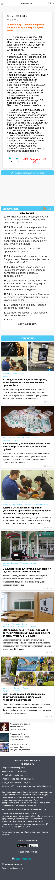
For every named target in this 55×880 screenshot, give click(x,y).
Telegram (35, 159)
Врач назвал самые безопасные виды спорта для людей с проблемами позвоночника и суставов (24, 697)
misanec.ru (47, 786)
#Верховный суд (9, 627)
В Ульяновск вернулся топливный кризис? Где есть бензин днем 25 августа (27, 570)
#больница (7, 440)
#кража (16, 440)
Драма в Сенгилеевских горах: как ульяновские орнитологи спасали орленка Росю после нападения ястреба (27, 510)
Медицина (7, 688)
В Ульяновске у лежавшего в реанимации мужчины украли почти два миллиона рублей (26, 446)
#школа (33, 627)
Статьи (21, 374)
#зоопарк (6, 505)
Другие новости (27, 323)
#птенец (28, 505)
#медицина (17, 691)
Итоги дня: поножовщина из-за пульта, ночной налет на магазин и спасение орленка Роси (25, 382)
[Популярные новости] (49, 208)
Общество (26, 438)
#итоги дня (7, 376)
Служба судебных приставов (14, 868)
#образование (23, 627)
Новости (6, 374)
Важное (6, 563)
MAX (25, 159)
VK (44, 159)
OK (35, 162)
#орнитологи (17, 505)
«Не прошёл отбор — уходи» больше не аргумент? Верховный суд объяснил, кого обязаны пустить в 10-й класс (26, 633)
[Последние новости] (44, 208)
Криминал (7, 438)
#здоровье (6, 691)
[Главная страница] (26, 3)
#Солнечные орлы (41, 505)
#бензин (6, 566)
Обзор (14, 374)
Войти (51, 3)
